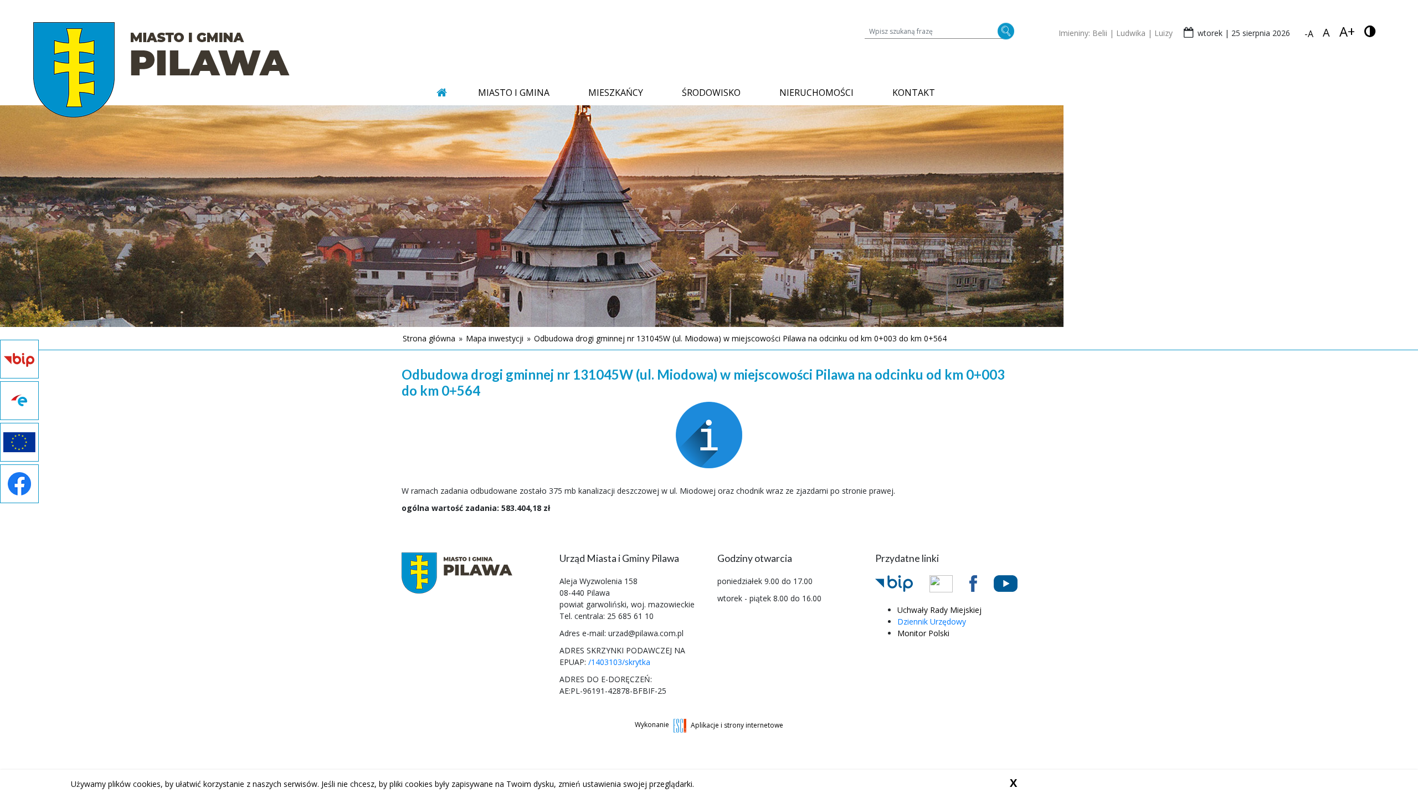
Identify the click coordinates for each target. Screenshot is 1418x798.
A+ (1347, 31)
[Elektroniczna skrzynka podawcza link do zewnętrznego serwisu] (949, 583)
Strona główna (429, 338)
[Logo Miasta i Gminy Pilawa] (161, 69)
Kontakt (913, 92)
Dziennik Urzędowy (931, 621)
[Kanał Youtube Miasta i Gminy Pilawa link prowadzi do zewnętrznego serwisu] (1014, 582)
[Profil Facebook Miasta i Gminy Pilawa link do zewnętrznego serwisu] (981, 582)
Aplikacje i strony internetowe (737, 724)
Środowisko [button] (711, 92)
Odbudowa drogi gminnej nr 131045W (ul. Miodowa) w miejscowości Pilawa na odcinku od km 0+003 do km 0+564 (740, 338)
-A (1308, 34)
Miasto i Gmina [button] (513, 92)
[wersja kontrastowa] (1370, 31)
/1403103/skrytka (619, 662)
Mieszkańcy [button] (615, 92)
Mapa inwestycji (494, 338)
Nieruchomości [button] (816, 92)
